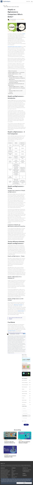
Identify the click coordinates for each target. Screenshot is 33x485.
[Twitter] (26, 475)
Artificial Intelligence (26, 382)
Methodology (13, 474)
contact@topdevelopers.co (26, 471)
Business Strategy (26, 391)
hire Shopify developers (12, 330)
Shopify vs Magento (25, 363)
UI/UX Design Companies (4, 475)
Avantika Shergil (13, 19)
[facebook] (23, 333)
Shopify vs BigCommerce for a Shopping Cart (17, 88)
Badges (13, 472)
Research (13, 471)
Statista (24, 33)
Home (4, 5)
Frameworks (26, 404)
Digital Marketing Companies (4, 473)
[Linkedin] (24, 475)
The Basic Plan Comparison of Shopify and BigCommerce (17, 78)
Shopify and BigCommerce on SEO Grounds (15, 91)
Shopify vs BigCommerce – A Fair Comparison (14, 74)
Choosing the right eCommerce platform (14, 46)
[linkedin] (24, 333)
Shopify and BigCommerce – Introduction (16, 72)
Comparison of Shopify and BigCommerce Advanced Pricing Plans (17, 81)
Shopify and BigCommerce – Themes (16, 86)
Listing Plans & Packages (15, 473)
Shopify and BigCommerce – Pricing (15, 76)
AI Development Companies (4, 469)
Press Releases (14, 470)
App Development (26, 380)
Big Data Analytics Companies (4, 476)
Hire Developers (26, 402)
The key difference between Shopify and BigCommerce (16, 84)
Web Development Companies (4, 472)
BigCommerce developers (18, 304)
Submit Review (28, 1)
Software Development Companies (5, 471)
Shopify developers (21, 310)
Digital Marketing (26, 393)
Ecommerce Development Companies (5, 474)
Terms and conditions (14, 476)
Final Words (10, 93)
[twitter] (25, 333)
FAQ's (12, 475)
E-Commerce (22, 19)
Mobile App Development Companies (5, 470)
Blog (6, 5)
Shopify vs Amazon (24, 356)
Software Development (26, 384)
